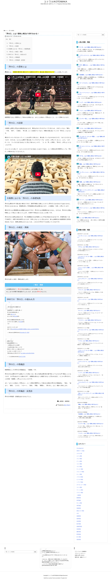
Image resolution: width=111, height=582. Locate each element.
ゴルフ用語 (79, 466)
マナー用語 (79, 487)
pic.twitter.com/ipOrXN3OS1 (32, 329)
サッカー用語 (80, 469)
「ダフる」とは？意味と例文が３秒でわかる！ (90, 156)
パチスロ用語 (80, 477)
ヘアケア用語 (80, 482)
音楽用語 (79, 539)
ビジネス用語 (80, 479)
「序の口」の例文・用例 (14, 51)
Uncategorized (80, 448)
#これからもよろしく (54, 562)
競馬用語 (79, 518)
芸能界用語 (79, 526)
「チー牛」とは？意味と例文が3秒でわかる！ (90, 47)
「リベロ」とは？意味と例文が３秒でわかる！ (90, 128)
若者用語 (79, 529)
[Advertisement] (55, 17)
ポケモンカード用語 (81, 484)
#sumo (12, 329)
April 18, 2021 (22, 356)
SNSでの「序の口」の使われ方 (16, 54)
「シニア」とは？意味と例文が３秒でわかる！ (90, 102)
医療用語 (79, 497)
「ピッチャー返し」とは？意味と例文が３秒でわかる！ (90, 423)
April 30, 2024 (53, 565)
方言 (78, 513)
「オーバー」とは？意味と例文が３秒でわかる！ (90, 199)
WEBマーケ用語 (80, 450)
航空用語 (79, 523)
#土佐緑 (21, 321)
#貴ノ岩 (13, 314)
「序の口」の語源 (13, 46)
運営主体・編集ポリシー (80, 557)
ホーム (6, 30)
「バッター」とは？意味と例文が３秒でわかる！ (89, 433)
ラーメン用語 (80, 490)
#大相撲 (24, 329)
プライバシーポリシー (80, 553)
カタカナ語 (79, 453)
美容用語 (79, 521)
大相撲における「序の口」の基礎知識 (18, 49)
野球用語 (79, 534)
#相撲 (20, 329)
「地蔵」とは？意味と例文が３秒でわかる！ (89, 182)
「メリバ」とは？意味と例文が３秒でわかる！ (90, 110)
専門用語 (79, 505)
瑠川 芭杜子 (67, 405)
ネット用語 (79, 474)
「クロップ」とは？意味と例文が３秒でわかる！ (89, 289)
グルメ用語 (79, 458)
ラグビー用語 (80, 492)
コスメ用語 (79, 463)
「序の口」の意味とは (14, 43)
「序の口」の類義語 (13, 57)
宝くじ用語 (79, 503)
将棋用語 (79, 508)
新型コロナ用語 (80, 510)
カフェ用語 (79, 456)
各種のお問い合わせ (79, 555)
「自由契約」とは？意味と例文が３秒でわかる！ (90, 74)
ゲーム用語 (79, 461)
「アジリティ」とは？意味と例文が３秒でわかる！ (89, 320)
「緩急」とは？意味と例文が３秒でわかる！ (89, 164)
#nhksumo (16, 329)
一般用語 (12, 30)
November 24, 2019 (24, 332)
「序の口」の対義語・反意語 (16, 60)
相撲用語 (67, 401)
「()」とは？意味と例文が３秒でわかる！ (89, 217)
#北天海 (15, 316)
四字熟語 (79, 500)
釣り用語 (79, 537)
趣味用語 (79, 531)
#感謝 (47, 562)
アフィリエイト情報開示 (80, 551)
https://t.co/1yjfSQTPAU (61, 560)
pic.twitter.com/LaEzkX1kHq (27, 353)
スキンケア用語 (80, 471)
